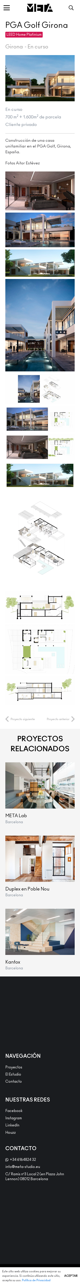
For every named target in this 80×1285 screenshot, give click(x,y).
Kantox (12, 962)
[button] (7, 8)
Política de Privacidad (36, 1280)
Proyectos (13, 1067)
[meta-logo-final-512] (40, 8)
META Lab (16, 815)
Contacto (13, 1081)
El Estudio (13, 1074)
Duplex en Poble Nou (27, 889)
